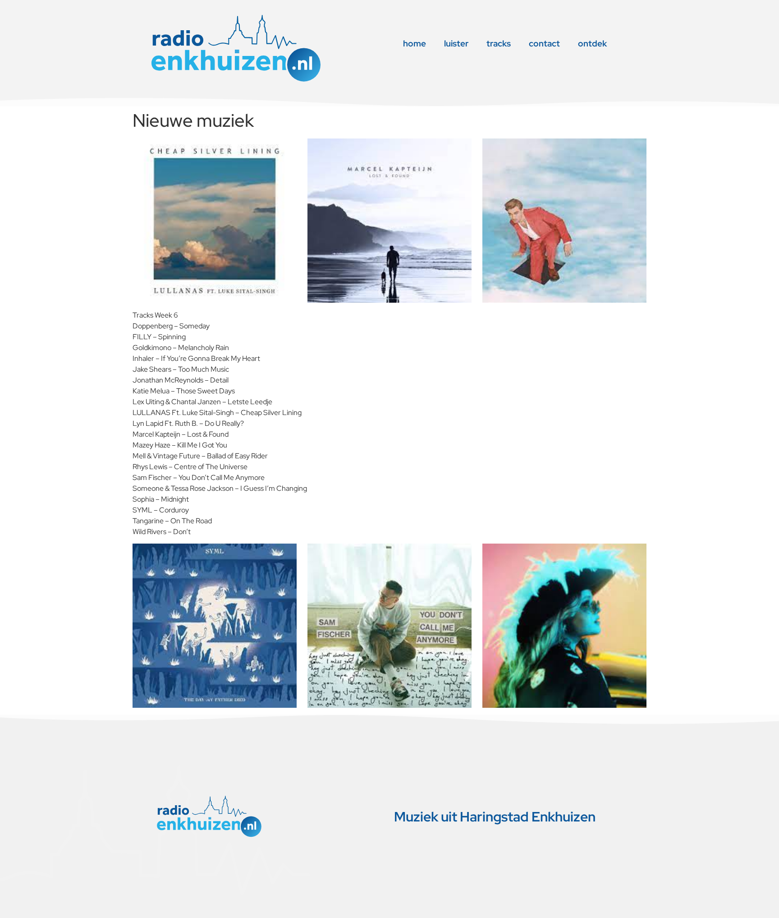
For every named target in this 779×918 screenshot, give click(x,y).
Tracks (498, 43)
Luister (456, 43)
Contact (544, 43)
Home (414, 43)
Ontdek (592, 43)
